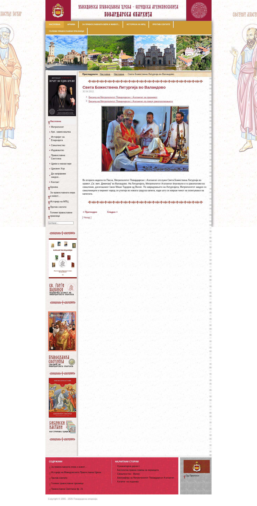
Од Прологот (192, 475)
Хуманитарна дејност (128, 466)
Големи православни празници (61, 214)
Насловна (105, 74)
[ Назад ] (86, 217)
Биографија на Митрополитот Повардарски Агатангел (145, 477)
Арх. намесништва (61, 131)
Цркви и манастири (61, 163)
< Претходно (90, 212)
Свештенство (58, 145)
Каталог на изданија (127, 481)
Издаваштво (57, 150)
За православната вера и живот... (62, 194)
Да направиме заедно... (58, 175)
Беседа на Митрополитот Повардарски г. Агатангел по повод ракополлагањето (131, 101)
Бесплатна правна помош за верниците (138, 470)
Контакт (55, 182)
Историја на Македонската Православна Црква (76, 472)
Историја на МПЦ (59, 201)
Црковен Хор (58, 168)
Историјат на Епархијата (58, 139)
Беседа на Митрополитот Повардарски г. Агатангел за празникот (123, 97)
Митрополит (57, 127)
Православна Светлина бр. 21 (67, 489)
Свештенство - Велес (128, 474)
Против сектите (58, 207)
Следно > (112, 212)
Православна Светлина (58, 157)
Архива (54, 187)
